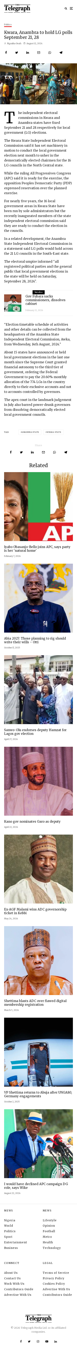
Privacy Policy (53, 1278)
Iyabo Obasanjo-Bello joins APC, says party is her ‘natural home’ (37, 549)
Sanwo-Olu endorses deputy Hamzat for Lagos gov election (35, 732)
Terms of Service (56, 1273)
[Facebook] (21, 1341)
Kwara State (54, 432)
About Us (11, 1273)
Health (48, 1242)
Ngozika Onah (14, 43)
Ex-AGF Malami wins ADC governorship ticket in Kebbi (35, 911)
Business (11, 1248)
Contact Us (12, 1278)
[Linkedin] (55, 1341)
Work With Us (14, 1284)
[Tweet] (16, 52)
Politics (8, 24)
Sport (8, 1237)
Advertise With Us (17, 1295)
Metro (47, 1237)
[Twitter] (29, 1341)
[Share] (6, 52)
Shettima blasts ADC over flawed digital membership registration (35, 1003)
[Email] (38, 52)
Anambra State (30, 432)
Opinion (49, 1225)
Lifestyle (50, 1220)
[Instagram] (38, 1341)
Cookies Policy (54, 1284)
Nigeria (9, 1220)
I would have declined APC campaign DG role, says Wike (36, 1186)
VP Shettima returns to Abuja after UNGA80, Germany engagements (38, 1094)
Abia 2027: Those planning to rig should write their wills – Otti (35, 640)
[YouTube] (46, 1341)
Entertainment (15, 1242)
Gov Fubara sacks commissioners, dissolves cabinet (45, 300)
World (8, 1225)
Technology (52, 1248)
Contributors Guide (18, 1289)
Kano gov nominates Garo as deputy (32, 821)
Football (49, 1231)
